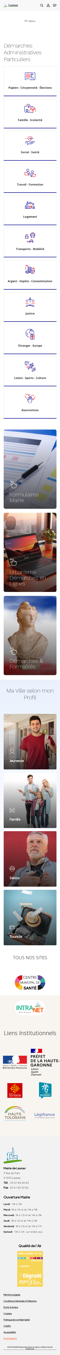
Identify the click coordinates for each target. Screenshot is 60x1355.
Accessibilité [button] (10, 1332)
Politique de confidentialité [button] (17, 1320)
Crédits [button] (7, 1326)
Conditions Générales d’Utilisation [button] (20, 1301)
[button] (54, 5)
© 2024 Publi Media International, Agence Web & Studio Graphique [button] (30, 1348)
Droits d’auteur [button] (11, 1307)
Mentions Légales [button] (12, 1295)
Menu (31, 21)
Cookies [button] (8, 1313)
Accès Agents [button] (10, 1338)
